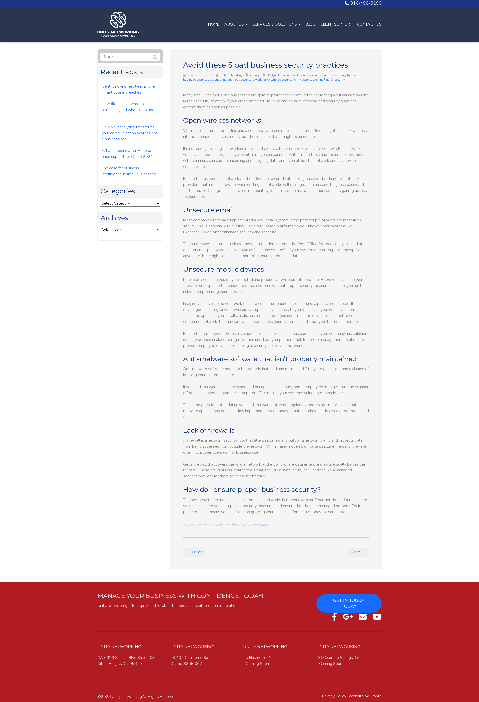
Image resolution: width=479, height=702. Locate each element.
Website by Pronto (365, 696)
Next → (358, 552)
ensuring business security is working (240, 80)
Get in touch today (349, 603)
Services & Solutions (275, 24)
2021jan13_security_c (281, 75)
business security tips (198, 80)
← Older (194, 552)
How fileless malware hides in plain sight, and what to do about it (130, 109)
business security (309, 75)
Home (213, 24)
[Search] (155, 58)
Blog (310, 24)
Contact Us (369, 24)
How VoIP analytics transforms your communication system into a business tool (129, 133)
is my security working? (309, 80)
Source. (263, 524)
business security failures (340, 75)
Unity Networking (231, 75)
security (339, 80)
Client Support (336, 24)
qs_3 (329, 80)
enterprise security (279, 80)
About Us (234, 24)
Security (254, 75)
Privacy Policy (334, 696)
